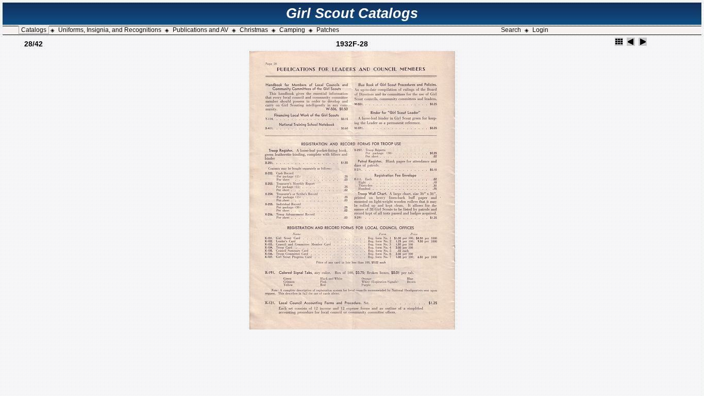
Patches (327, 30)
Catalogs (33, 30)
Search (511, 30)
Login (540, 30)
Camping (292, 30)
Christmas (254, 30)
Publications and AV (200, 30)
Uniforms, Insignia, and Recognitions (109, 30)
